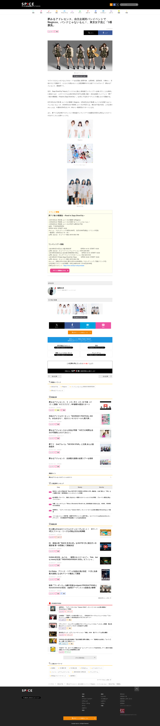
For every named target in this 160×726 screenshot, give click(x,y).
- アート (83, 705)
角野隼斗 (73, 676)
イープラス (51, 684)
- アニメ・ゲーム (85, 703)
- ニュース (103, 696)
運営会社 (122, 694)
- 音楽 (82, 694)
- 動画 (101, 694)
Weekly (80, 487)
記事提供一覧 (123, 696)
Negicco (64, 386)
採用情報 (122, 701)
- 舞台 (82, 696)
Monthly (101, 487)
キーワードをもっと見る (103, 679)
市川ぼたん (84, 668)
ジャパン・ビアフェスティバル (60, 672)
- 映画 (82, 710)
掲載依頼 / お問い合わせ (126, 698)
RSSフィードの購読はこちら (80, 332)
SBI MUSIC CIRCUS (80, 672)
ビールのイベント (97, 668)
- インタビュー (104, 698)
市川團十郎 (63, 668)
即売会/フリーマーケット (58, 676)
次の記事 (105, 376)
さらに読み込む (80, 658)
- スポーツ (84, 708)
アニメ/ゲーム (94, 672)
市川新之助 (73, 668)
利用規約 (122, 703)
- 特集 (101, 705)
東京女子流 (54, 386)
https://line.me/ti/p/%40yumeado (73, 265)
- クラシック (84, 701)
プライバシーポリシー (125, 705)
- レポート (103, 701)
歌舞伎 (53, 668)
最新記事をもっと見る (103, 598)
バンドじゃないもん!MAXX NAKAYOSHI (83, 386)
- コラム (102, 703)
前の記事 (54, 376)
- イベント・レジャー (86, 698)
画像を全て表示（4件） (80, 76)
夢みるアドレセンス (57, 390)
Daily (58, 487)
